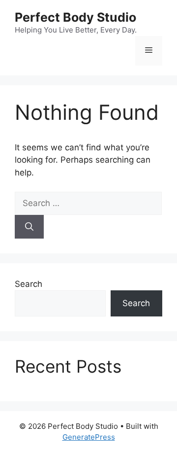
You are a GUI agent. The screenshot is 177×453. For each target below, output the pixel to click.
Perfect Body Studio (75, 17)
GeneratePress (88, 437)
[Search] (29, 227)
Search (28, 284)
